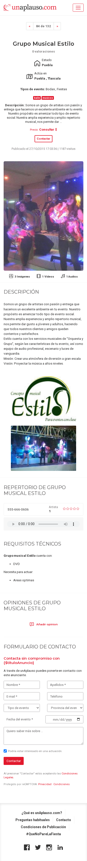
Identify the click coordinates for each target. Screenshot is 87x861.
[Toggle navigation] (78, 8)
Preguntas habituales (32, 820)
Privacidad (44, 784)
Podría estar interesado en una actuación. (35, 751)
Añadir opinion (47, 624)
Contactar (43, 138)
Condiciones (61, 784)
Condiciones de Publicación (43, 827)
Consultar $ (48, 129)
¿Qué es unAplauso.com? (42, 813)
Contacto (63, 820)
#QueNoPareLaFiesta (43, 834)
